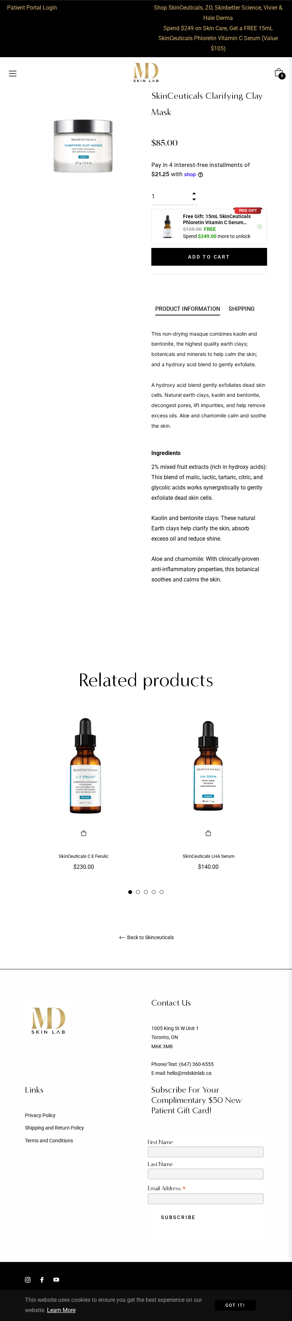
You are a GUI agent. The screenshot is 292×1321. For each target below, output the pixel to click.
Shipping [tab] (242, 308)
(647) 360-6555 (196, 1064)
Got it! (235, 1305)
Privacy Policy (40, 1115)
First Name (160, 1142)
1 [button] (130, 892)
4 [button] (154, 892)
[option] (83, 802)
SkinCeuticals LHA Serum (208, 856)
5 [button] (161, 892)
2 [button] (138, 892)
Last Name (160, 1164)
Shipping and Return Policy (54, 1128)
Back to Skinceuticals (150, 937)
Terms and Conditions (49, 1140)
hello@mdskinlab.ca (189, 1073)
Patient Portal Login (32, 7)
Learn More (61, 1310)
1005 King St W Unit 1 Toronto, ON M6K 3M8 (175, 1037)
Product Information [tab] (187, 308)
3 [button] (146, 892)
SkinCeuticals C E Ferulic (84, 856)
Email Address (167, 1188)
